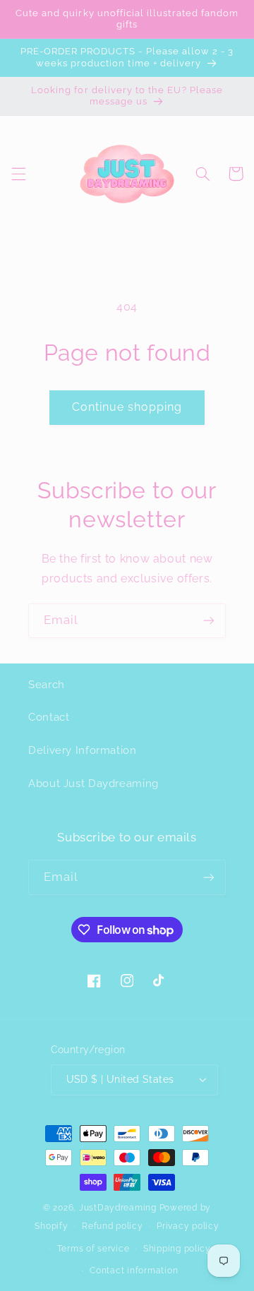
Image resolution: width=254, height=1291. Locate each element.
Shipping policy (177, 1249)
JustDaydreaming (118, 1208)
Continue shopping (127, 407)
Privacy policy (188, 1226)
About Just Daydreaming (93, 783)
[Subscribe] (209, 621)
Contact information (134, 1270)
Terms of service (93, 1249)
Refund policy (112, 1226)
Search (46, 684)
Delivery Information (82, 750)
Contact (48, 717)
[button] (18, 173)
